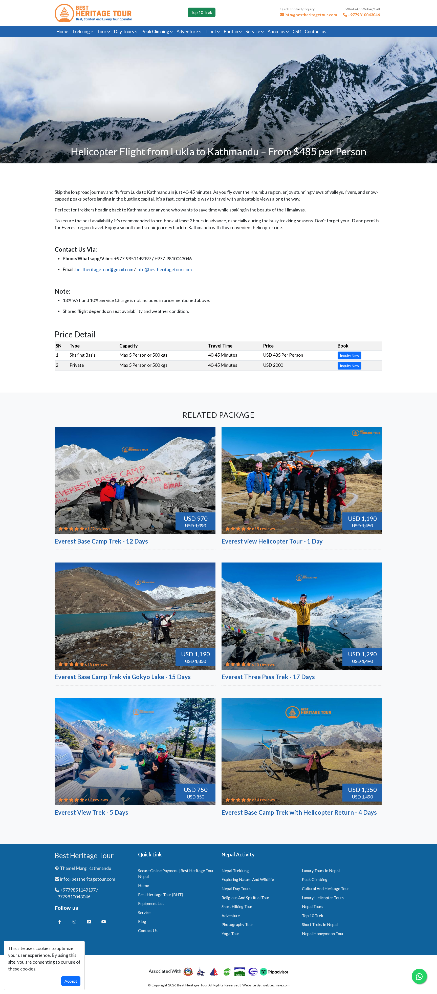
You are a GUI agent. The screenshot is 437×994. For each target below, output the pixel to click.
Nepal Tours (312, 906)
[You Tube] (104, 921)
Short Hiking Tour (237, 906)
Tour (102, 31)
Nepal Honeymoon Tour (323, 933)
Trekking (81, 31)
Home (62, 31)
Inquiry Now (349, 355)
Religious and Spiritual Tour (245, 897)
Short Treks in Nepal (320, 924)
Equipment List (151, 903)
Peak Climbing (155, 31)
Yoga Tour (230, 933)
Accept (70, 981)
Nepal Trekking (235, 870)
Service (253, 31)
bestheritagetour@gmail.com (104, 269)
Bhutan (231, 31)
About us (277, 31)
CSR (297, 31)
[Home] (93, 12)
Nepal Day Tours (236, 888)
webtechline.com (276, 985)
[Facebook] (60, 921)
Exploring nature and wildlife (248, 879)
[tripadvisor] (274, 971)
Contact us (315, 31)
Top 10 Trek (201, 12)
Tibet (211, 31)
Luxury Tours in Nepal (321, 870)
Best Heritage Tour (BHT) (160, 894)
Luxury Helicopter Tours (323, 897)
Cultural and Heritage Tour (325, 888)
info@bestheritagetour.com (164, 269)
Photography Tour (237, 924)
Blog (142, 921)
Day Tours (124, 31)
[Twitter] (74, 921)
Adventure (188, 31)
